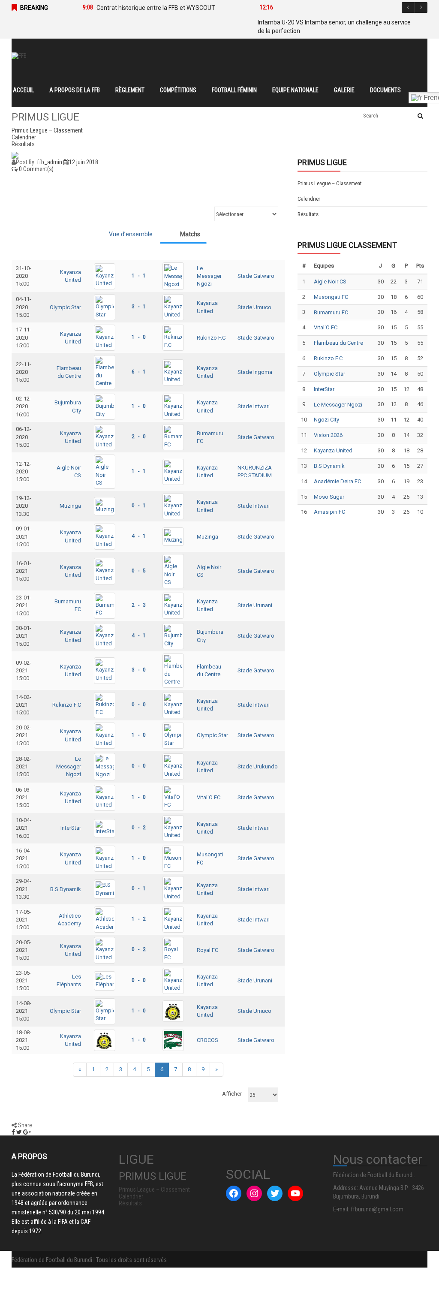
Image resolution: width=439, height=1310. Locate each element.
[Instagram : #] (254, 1193)
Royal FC (207, 950)
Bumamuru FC (331, 312)
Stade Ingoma (255, 372)
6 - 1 (139, 372)
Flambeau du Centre (338, 343)
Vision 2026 (328, 435)
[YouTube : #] (295, 1193)
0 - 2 (139, 828)
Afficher (232, 1093)
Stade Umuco (254, 307)
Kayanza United (333, 450)
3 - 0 (139, 670)
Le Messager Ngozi (209, 276)
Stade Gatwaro (256, 276)
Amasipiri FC (329, 512)
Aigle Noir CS (330, 281)
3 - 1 (139, 307)
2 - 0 (139, 437)
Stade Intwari (254, 406)
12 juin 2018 (83, 162)
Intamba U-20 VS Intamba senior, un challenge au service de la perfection (334, 26)
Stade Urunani (255, 605)
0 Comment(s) (36, 169)
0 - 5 (139, 571)
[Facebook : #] (233, 1193)
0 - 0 (139, 705)
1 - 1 (139, 276)
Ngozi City (326, 419)
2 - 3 (139, 605)
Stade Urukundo (258, 766)
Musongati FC (331, 297)
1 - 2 (139, 919)
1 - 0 (139, 337)
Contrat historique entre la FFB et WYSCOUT (155, 7)
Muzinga (70, 506)
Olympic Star (65, 307)
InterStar (70, 828)
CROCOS (207, 1040)
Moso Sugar (329, 497)
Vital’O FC (208, 797)
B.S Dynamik (65, 889)
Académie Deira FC (337, 481)
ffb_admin (49, 162)
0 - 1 (139, 506)
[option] (158, 7)
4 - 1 (139, 536)
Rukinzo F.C (211, 337)
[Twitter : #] (275, 1193)
